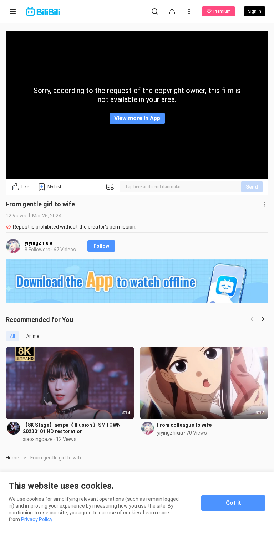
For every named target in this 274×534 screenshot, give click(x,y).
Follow (101, 246)
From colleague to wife (184, 425)
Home (12, 458)
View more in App (137, 118)
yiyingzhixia (38, 243)
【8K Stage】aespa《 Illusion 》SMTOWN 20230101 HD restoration (72, 428)
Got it (233, 502)
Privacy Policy (36, 519)
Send (252, 187)
